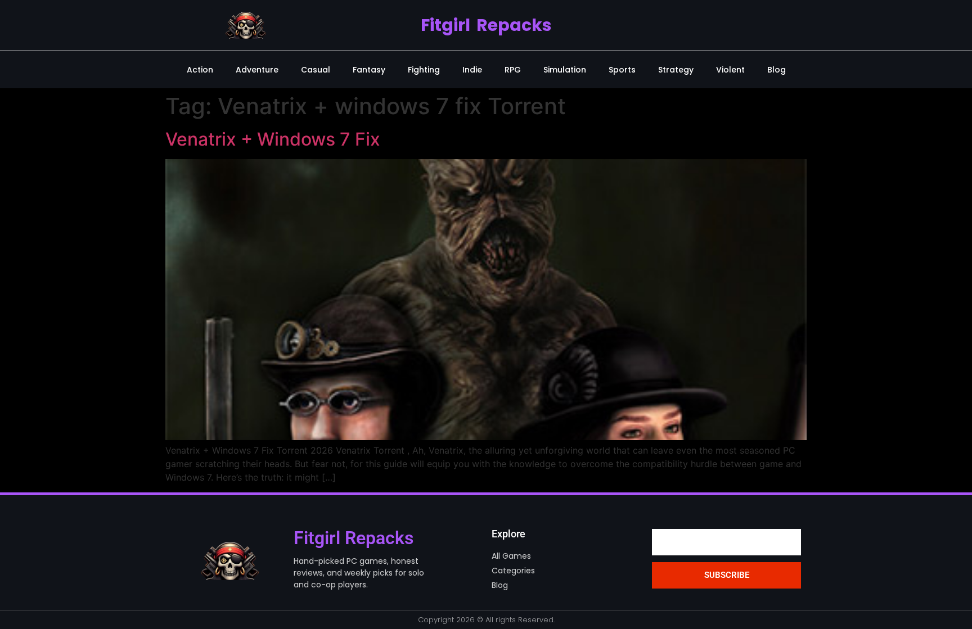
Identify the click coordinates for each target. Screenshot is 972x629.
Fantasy (369, 69)
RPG (513, 69)
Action (200, 69)
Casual (315, 69)
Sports (622, 69)
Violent (730, 69)
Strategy (676, 69)
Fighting (424, 69)
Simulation (564, 69)
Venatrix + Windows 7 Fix (272, 139)
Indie (472, 69)
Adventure (257, 69)
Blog (776, 69)
